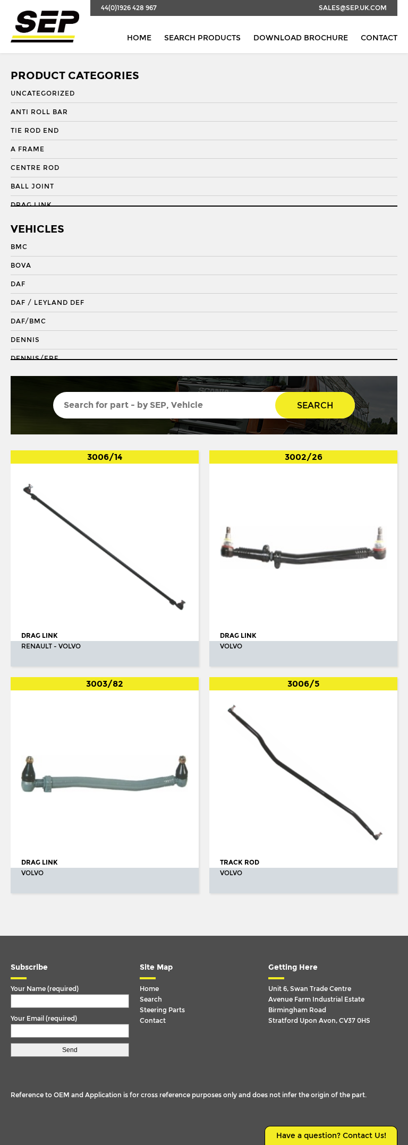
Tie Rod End (35, 130)
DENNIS (25, 340)
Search (315, 405)
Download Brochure (300, 37)
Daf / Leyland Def (47, 302)
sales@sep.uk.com (353, 8)
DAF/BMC (28, 321)
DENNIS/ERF (34, 358)
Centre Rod (35, 168)
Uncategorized (43, 93)
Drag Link (31, 205)
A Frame (28, 149)
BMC (19, 247)
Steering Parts (162, 1010)
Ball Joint (32, 186)
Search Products (202, 37)
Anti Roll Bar (39, 112)
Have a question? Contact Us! (331, 1135)
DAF (18, 284)
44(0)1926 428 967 (129, 8)
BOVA (21, 265)
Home (139, 37)
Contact (379, 37)
